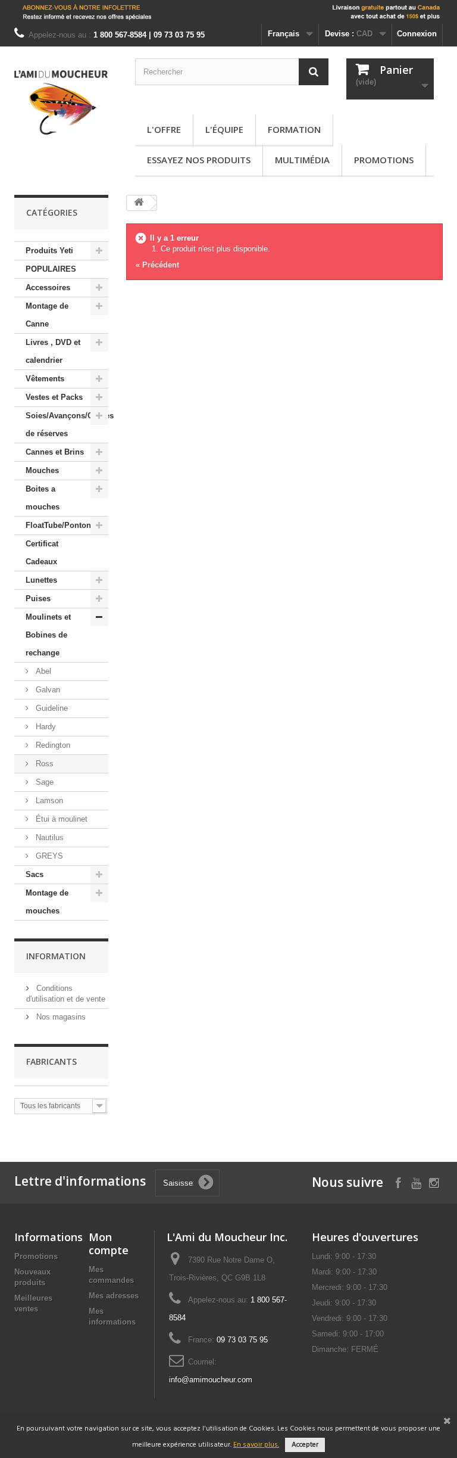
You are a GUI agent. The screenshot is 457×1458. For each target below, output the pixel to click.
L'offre (164, 129)
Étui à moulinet (60, 819)
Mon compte (109, 1243)
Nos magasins (60, 1016)
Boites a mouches (43, 497)
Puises (38, 598)
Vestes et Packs (54, 397)
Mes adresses (114, 1295)
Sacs (34, 874)
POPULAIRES (51, 269)
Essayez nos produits (199, 160)
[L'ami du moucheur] (61, 102)
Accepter (305, 1445)
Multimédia (302, 160)
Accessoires (48, 287)
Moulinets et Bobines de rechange (48, 635)
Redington (51, 745)
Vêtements (45, 378)
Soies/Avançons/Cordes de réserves (67, 424)
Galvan (46, 689)
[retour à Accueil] (138, 202)
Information (56, 956)
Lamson (48, 800)
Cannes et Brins (55, 451)
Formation (294, 129)
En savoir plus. (256, 1445)
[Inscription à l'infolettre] (228, 12)
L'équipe (224, 129)
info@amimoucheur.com (210, 1379)
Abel (42, 671)
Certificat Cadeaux (42, 552)
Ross (43, 763)
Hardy (44, 726)
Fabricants (51, 1061)
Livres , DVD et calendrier (53, 351)
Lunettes (41, 580)
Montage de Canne (47, 314)
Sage (43, 782)
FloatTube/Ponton (58, 525)
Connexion (417, 33)
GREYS (48, 855)
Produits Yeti (49, 250)
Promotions (384, 160)
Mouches (42, 470)
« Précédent (157, 264)
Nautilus (48, 837)
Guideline (50, 708)
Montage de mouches (47, 901)
